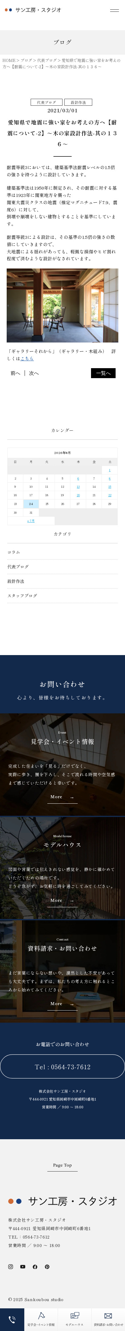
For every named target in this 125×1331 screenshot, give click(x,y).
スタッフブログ (22, 596)
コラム (13, 552)
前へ (15, 373)
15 (109, 486)
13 (78, 486)
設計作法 (15, 581)
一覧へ (103, 373)
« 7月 (31, 520)
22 (109, 495)
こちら (27, 358)
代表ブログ (18, 567)
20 (78, 495)
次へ (34, 373)
